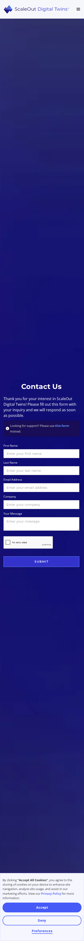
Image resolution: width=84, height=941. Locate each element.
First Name (11, 446)
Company (10, 497)
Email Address (13, 480)
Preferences (42, 931)
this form (62, 426)
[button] (78, 9)
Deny (42, 920)
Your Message (13, 514)
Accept (42, 907)
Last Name (11, 463)
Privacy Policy (51, 893)
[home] (36, 9)
